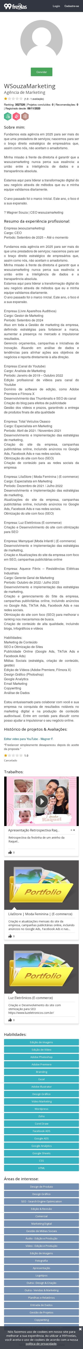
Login (56, 6)
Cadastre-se (71, 6)
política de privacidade (41, 1344)
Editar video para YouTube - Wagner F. (28, 739)
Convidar (41, 72)
